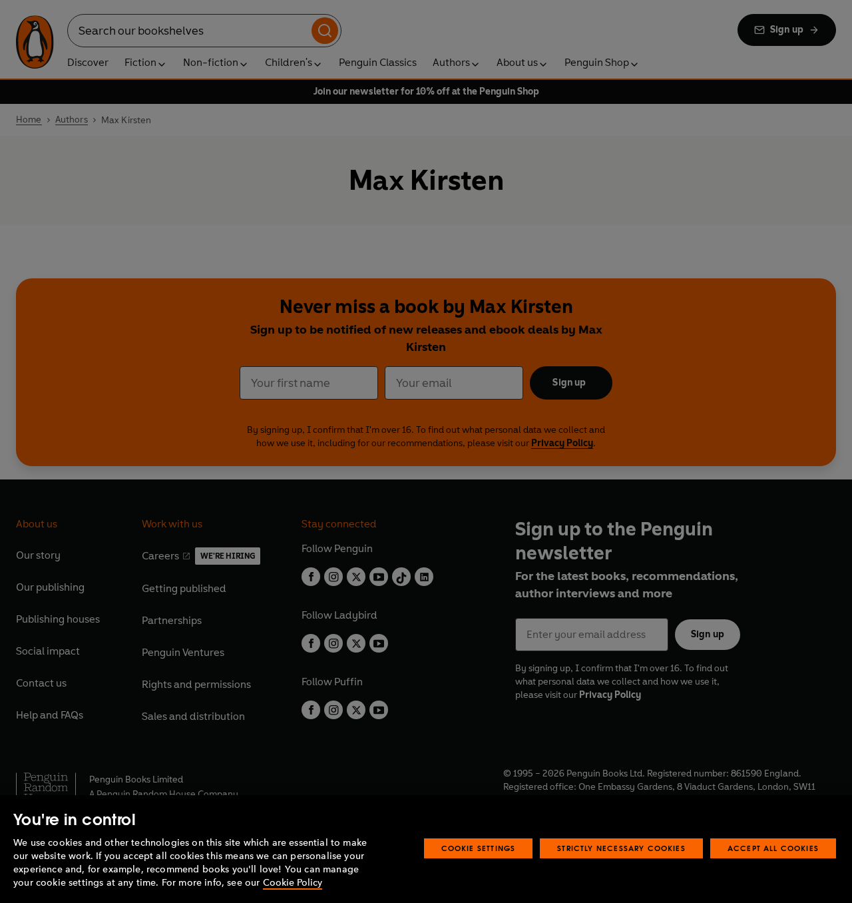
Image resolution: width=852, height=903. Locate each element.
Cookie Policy (292, 882)
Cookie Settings (478, 848)
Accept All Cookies (773, 848)
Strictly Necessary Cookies (621, 848)
